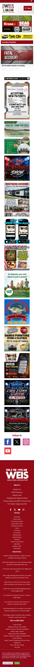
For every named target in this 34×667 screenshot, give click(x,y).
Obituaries (17, 539)
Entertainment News (17, 526)
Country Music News (17, 523)
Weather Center (17, 546)
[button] (31, 1)
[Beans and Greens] (17, 258)
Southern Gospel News (17, 542)
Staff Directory (17, 492)
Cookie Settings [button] (8, 663)
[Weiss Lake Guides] (17, 312)
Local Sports (17, 532)
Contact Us (17, 489)
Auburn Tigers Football (17, 631)
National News (17, 535)
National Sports (17, 537)
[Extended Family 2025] (17, 285)
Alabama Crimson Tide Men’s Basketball (17, 629)
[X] (15, 510)
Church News (17, 519)
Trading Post (17, 642)
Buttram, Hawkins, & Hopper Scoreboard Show (17, 636)
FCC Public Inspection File (17, 504)
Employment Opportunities (17, 498)
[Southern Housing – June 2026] (17, 199)
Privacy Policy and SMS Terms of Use (17, 501)
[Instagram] (23, 510)
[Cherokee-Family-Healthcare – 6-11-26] (17, 100)
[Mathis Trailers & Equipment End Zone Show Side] (17, 392)
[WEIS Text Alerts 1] (17, 365)
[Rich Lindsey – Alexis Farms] (17, 137)
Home (17, 528)
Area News (17, 517)
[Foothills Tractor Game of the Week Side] (17, 419)
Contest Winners (17, 638)
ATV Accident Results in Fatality (13, 65)
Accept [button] (17, 663)
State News (17, 544)
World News (17, 548)
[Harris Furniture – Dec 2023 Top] (17, 338)
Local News (17, 530)
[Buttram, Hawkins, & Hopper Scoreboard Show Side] (17, 168)
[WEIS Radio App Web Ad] (17, 231)
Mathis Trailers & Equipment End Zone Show (17, 640)
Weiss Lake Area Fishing (17, 645)
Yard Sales (17, 647)
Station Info (17, 495)
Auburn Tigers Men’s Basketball (17, 633)
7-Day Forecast (17, 624)
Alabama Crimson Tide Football (17, 627)
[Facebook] (11, 510)
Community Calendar (17, 521)
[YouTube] (19, 510)
